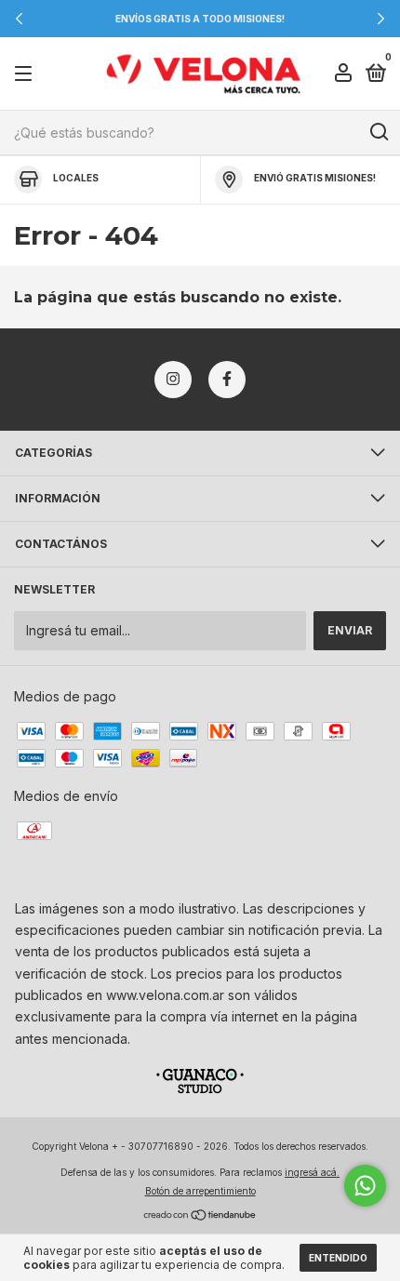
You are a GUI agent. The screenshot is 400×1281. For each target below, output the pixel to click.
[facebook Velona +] (227, 379)
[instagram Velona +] (173, 379)
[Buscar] (378, 132)
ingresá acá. (312, 1172)
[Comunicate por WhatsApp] (365, 1186)
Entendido (338, 1257)
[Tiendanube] (200, 1216)
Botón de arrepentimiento (200, 1190)
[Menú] (26, 74)
